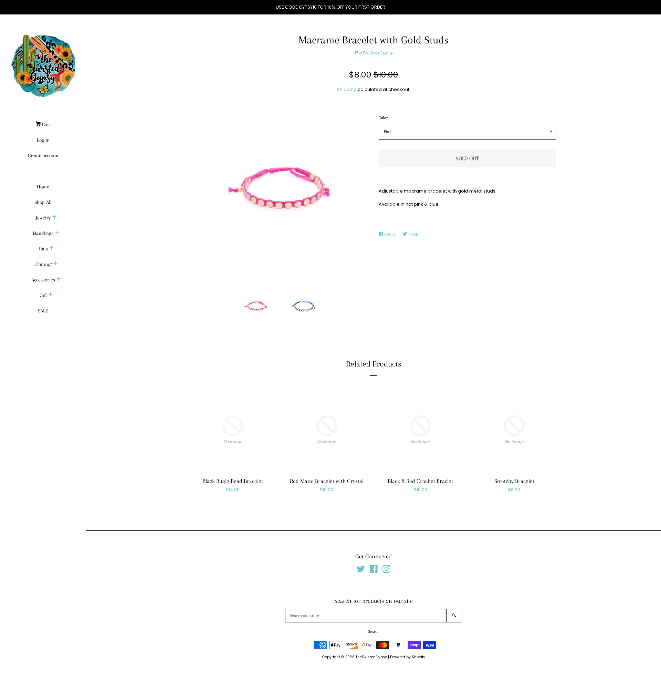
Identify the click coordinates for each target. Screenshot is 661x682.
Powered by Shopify (407, 657)
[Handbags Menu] (57, 233)
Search (373, 631)
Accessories (43, 279)
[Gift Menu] (50, 295)
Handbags (43, 233)
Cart (46, 124)
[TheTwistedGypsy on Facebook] (373, 570)
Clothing (43, 264)
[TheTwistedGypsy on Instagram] (386, 570)
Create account (43, 155)
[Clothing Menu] (55, 264)
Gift (43, 295)
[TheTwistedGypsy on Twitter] (361, 570)
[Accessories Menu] (59, 280)
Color (383, 118)
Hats (43, 248)
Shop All (43, 202)
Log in (43, 140)
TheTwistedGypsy (373, 53)
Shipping (347, 89)
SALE (43, 310)
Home (43, 186)
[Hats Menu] (51, 249)
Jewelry (43, 217)
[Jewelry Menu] (54, 218)
